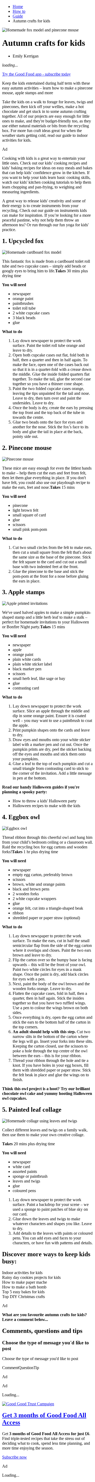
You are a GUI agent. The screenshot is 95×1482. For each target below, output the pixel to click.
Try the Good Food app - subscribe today (36, 74)
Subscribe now (14, 1457)
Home (18, 6)
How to (19, 11)
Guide (18, 16)
